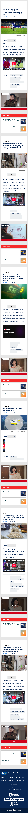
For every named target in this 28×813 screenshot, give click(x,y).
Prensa (4, 7)
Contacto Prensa (14, 787)
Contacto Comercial (14, 786)
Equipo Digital (5, 16)
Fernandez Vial (14, 82)
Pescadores (13, 347)
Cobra (17, 342)
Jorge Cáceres (20, 579)
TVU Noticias (13, 86)
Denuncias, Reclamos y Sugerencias (14, 789)
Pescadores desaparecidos (16, 349)
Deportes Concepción (15, 77)
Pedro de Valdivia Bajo (16, 215)
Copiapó (20, 75)
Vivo (14, 108)
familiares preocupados (16, 709)
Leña (12, 581)
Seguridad (13, 719)
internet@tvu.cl (14, 784)
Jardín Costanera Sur (15, 213)
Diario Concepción (15, 79)
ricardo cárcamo (15, 84)
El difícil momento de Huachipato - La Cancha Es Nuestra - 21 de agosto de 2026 (10, 120)
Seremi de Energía (14, 588)
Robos (12, 218)
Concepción (13, 211)
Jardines (13, 579)
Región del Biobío (19, 586)
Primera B (21, 82)
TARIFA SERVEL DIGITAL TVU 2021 (7, 782)
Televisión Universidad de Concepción (14, 773)
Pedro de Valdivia (14, 714)
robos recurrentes (15, 716)
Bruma (12, 342)
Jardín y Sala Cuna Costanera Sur (17, 712)
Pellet (12, 586)
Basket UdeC (13, 75)
